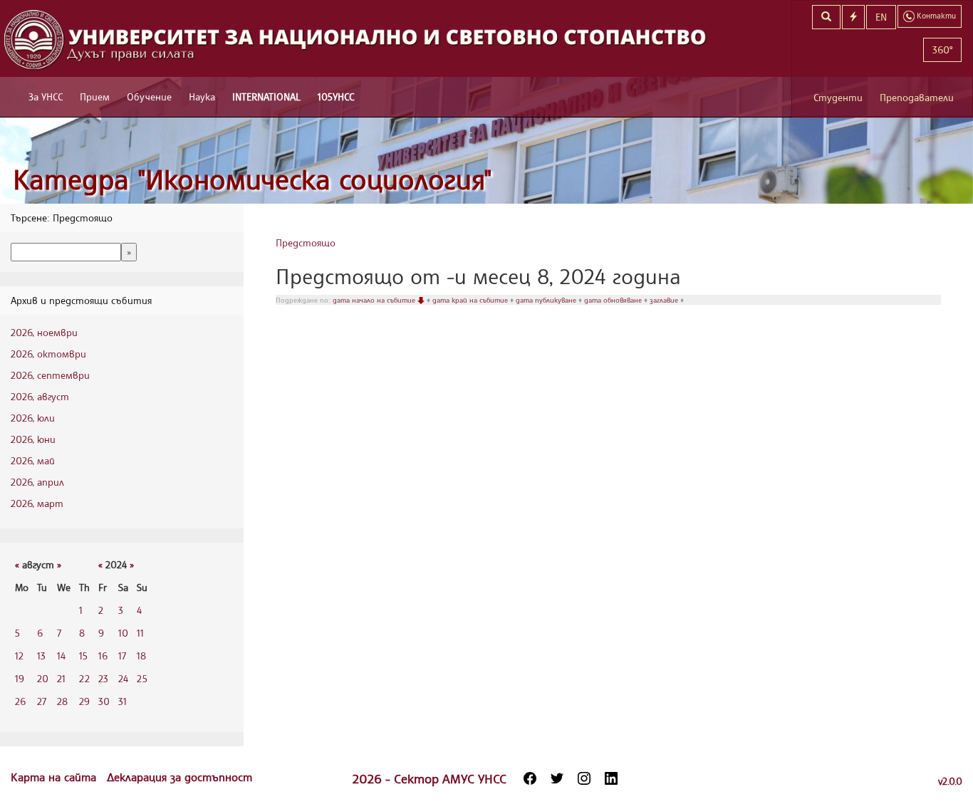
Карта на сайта (55, 777)
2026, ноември (44, 332)
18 (141, 655)
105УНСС (336, 96)
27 (41, 701)
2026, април (37, 482)
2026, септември (50, 375)
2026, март (37, 503)
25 (142, 678)
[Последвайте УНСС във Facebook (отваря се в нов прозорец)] (530, 778)
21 (61, 678)
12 (19, 655)
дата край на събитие (471, 300)
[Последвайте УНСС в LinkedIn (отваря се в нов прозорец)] (611, 778)
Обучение (149, 96)
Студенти (838, 97)
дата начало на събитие (375, 300)
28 (62, 701)
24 (123, 678)
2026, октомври (48, 354)
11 (140, 633)
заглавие (665, 300)
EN (881, 17)
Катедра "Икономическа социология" (252, 179)
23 (103, 678)
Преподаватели (917, 97)
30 (104, 701)
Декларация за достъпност (179, 777)
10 (123, 633)
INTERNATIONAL (266, 96)
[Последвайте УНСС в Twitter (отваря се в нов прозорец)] (557, 778)
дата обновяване (614, 300)
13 (41, 655)
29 (84, 701)
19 (19, 678)
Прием (95, 96)
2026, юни (33, 439)
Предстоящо (305, 242)
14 (61, 655)
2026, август (40, 396)
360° (942, 49)
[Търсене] (826, 17)
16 (103, 655)
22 (84, 678)
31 (122, 701)
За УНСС (45, 96)
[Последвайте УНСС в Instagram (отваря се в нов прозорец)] (584, 778)
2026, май (33, 460)
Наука (202, 96)
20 (42, 678)
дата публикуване (547, 300)
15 (83, 655)
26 (20, 701)
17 (122, 655)
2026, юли (33, 418)
